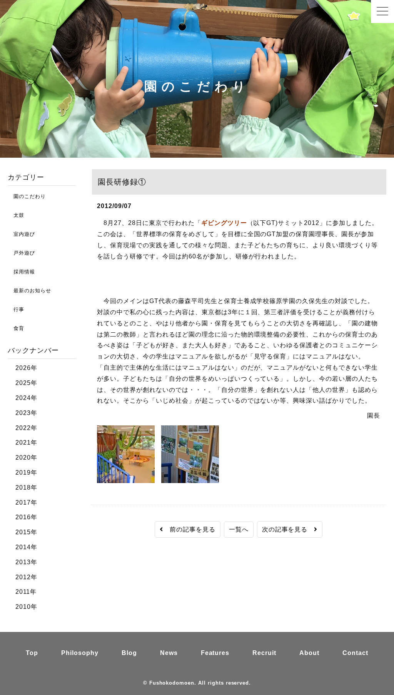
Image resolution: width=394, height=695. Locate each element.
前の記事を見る (189, 529)
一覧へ (239, 529)
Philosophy (79, 653)
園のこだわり (27, 196)
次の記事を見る (288, 529)
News (169, 653)
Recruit (264, 653)
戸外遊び (21, 253)
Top (32, 653)
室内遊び (21, 234)
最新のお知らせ (29, 290)
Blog (129, 653)
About (309, 653)
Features (215, 653)
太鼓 (16, 215)
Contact (355, 653)
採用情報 (21, 272)
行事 (16, 309)
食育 (16, 328)
